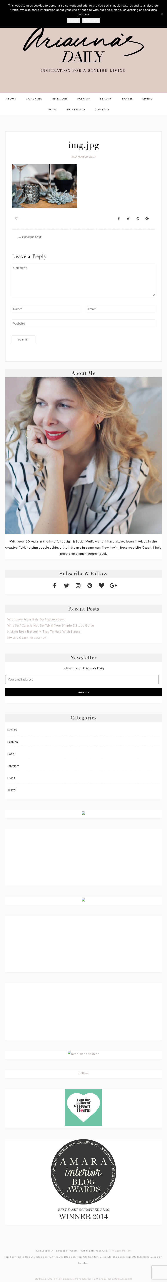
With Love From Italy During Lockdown (36, 619)
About (11, 98)
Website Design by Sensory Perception (63, 1278)
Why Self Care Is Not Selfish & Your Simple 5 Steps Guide (50, 625)
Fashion (83, 98)
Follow (84, 1073)
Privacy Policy (121, 1250)
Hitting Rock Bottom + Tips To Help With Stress (44, 631)
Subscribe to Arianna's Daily (84, 668)
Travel (127, 98)
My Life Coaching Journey (26, 637)
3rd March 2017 (83, 156)
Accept (73, 20)
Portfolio (76, 109)
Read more (91, 20)
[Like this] (16, 218)
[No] (161, 14)
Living (147, 98)
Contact (102, 109)
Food (53, 109)
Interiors (60, 98)
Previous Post (32, 237)
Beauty (106, 98)
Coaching (34, 98)
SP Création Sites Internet (113, 1278)
